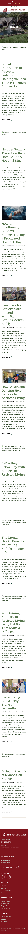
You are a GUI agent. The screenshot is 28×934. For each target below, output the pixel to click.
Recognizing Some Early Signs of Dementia (11, 702)
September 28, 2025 (21, 245)
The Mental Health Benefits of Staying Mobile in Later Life (13, 545)
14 (17, 825)
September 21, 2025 (21, 327)
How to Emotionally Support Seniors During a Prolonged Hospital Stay (13, 233)
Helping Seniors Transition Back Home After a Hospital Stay (14, 155)
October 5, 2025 (20, 164)
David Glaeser (10, 89)
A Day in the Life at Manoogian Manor (14, 775)
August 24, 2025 (20, 556)
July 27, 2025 (19, 782)
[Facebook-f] (2, 876)
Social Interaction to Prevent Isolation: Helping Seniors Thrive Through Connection (14, 75)
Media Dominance (15, 928)
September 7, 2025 (21, 401)
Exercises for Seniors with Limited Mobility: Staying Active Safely (13, 315)
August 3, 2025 (19, 711)
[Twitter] (5, 876)
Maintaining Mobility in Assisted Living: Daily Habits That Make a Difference (14, 622)
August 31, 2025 (20, 478)
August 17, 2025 (20, 635)
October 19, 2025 (20, 89)
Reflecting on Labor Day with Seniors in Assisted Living (13, 469)
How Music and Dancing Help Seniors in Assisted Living (13, 392)
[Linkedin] (9, 876)
